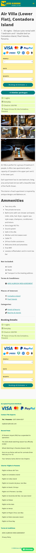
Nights (6, 76)
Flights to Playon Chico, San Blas (12, 513)
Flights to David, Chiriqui (10, 487)
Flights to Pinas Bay (8, 521)
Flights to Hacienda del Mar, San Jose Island (16, 496)
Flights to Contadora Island (11, 475)
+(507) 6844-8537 (13, 419)
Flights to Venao (7, 508)
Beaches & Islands (14, 313)
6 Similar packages (19, 93)
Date (5, 68)
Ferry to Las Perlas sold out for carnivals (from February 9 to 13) (17, 453)
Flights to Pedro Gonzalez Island (12, 517)
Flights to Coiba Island (9, 479)
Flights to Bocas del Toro (10, 470)
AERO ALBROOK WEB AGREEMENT (20, 283)
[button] (33, 3)
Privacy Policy (6, 537)
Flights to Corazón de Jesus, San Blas (14, 483)
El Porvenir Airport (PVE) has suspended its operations (16, 436)
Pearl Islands (12, 299)
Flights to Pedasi (7, 500)
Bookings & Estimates (17, 85)
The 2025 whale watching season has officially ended (17, 443)
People (5, 58)
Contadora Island (13, 296)
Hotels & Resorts (13, 309)
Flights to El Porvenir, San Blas (12, 492)
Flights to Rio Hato (8, 504)
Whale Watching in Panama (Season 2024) (16, 448)
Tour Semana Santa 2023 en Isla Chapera (16, 459)
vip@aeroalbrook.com (9, 424)
